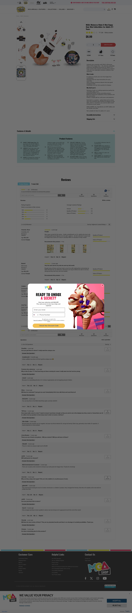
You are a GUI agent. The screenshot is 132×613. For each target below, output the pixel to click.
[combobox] (36, 315)
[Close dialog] (102, 285)
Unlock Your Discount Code (48, 326)
